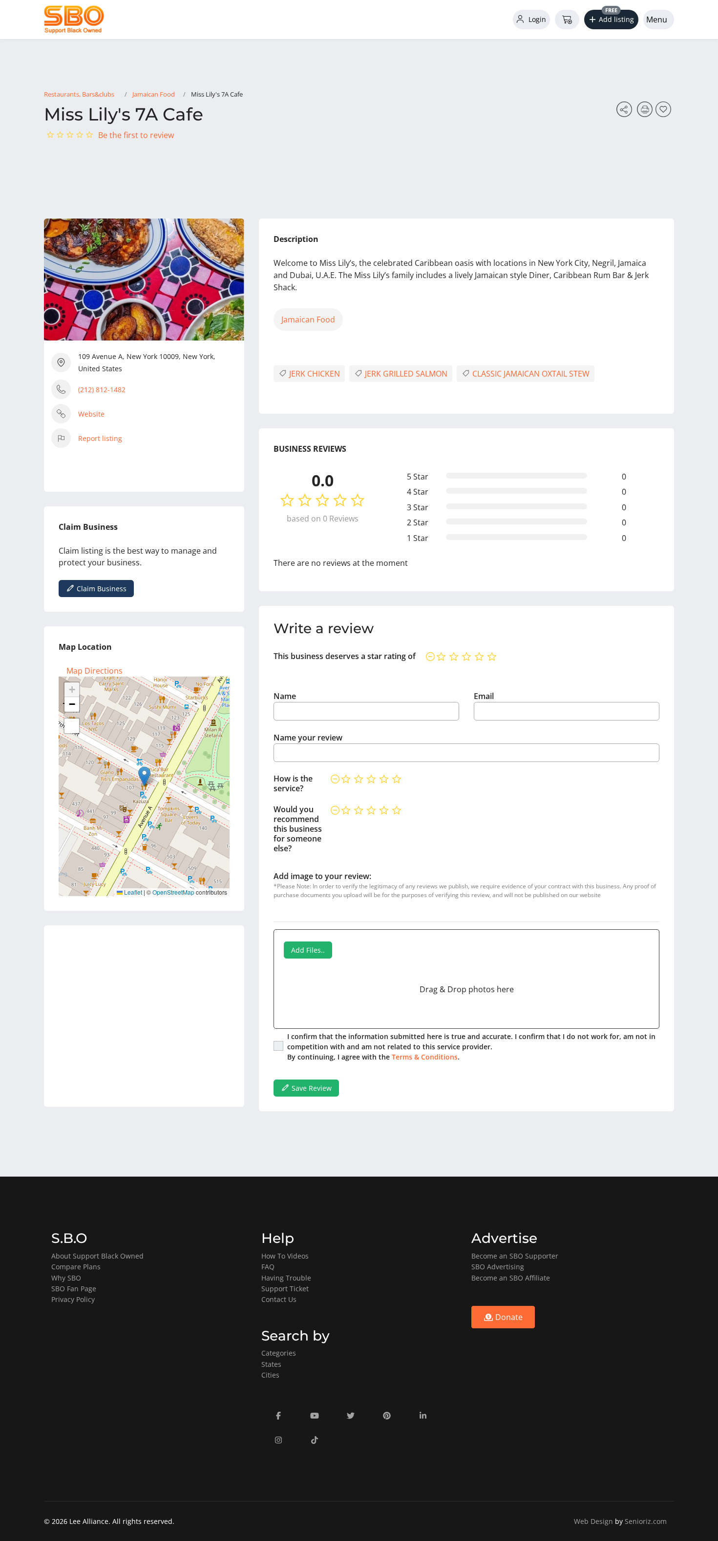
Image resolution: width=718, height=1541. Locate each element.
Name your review (308, 737)
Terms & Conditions (425, 1056)
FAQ (268, 1266)
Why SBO (66, 1277)
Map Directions (94, 670)
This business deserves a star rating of (345, 656)
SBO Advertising (497, 1266)
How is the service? (293, 783)
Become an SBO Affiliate (510, 1277)
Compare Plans (76, 1266)
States (271, 1364)
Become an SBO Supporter (514, 1256)
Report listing (100, 438)
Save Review (311, 1088)
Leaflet (132, 892)
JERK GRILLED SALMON (405, 373)
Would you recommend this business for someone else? (298, 828)
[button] (611, 19)
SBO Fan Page (73, 1288)
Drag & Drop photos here (467, 989)
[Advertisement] (144, 1016)
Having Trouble (286, 1277)
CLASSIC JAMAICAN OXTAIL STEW (530, 373)
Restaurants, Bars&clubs (79, 94)
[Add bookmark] (664, 112)
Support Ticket (285, 1288)
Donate (508, 1317)
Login (536, 19)
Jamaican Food (153, 94)
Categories (278, 1353)
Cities (270, 1375)
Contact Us (278, 1299)
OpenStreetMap (173, 892)
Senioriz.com (646, 1521)
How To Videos (285, 1256)
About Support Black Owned (97, 1256)
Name (285, 696)
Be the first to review (136, 135)
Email (484, 696)
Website (91, 414)
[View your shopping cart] (567, 19)
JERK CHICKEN (313, 373)
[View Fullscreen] (71, 726)
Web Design (593, 1521)
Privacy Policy (73, 1299)
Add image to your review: (322, 876)
